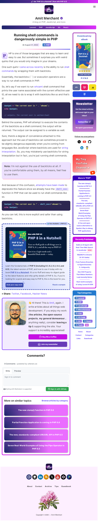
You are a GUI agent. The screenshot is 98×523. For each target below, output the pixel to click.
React (65, 27)
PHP (41, 27)
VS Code (81, 317)
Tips (57, 486)
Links (79, 338)
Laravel (33, 27)
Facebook (25, 293)
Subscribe (83, 122)
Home (80, 332)
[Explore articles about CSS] (84, 94)
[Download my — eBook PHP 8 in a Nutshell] (84, 55)
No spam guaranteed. (84, 128)
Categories (89, 335)
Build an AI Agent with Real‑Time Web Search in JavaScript (84, 247)
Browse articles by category (55, 400)
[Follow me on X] (79, 143)
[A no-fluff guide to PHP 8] (36, 244)
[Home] (49, 9)
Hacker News (39, 293)
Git (59, 27)
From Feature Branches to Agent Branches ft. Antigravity (84, 264)
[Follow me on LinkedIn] (81, 149)
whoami (38, 86)
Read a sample (59, 285)
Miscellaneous (84, 310)
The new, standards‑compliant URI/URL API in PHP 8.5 (84, 203)
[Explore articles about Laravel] (84, 87)
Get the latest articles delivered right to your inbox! (84, 112)
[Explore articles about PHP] (76, 87)
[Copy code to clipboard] (67, 105)
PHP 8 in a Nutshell (19, 272)
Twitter (15, 293)
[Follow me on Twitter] (15, 313)
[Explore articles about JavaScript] (92, 87)
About (88, 332)
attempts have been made (50, 185)
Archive (48, 486)
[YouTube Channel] (84, 143)
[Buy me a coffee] (87, 149)
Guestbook (88, 338)
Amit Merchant (47, 18)
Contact (79, 335)
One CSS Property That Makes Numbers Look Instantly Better (84, 274)
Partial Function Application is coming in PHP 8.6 (84, 193)
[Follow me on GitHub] (89, 143)
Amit (51, 302)
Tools (80, 325)
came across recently (31, 67)
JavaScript (50, 27)
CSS (80, 313)
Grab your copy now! (14, 285)
